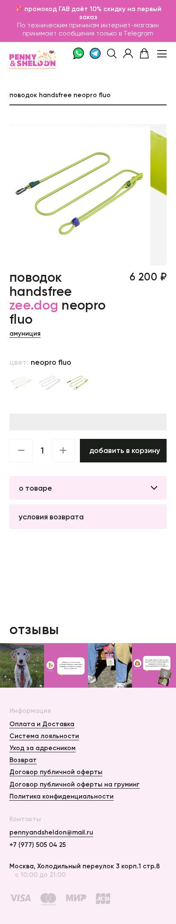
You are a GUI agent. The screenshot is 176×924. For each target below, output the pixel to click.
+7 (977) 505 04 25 (37, 845)
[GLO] (21, 383)
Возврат (23, 760)
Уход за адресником (42, 748)
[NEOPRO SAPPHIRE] (49, 383)
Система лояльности (44, 736)
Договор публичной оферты (56, 772)
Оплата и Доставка (41, 724)
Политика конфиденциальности (61, 796)
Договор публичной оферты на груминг (74, 784)
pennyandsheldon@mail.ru (51, 832)
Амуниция (25, 333)
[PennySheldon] (29, 53)
